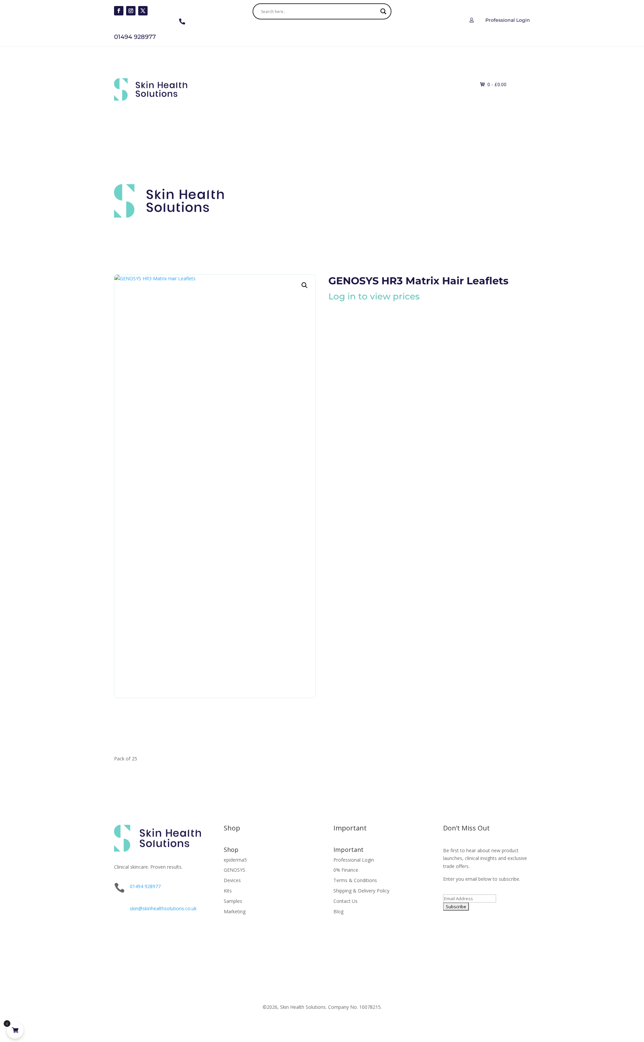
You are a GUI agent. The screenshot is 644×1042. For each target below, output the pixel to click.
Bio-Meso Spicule (297, 83)
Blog (338, 911)
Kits (359, 83)
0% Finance (345, 870)
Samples (233, 901)
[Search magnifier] (383, 11)
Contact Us (345, 901)
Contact (411, 83)
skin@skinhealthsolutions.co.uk (163, 908)
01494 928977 (145, 886)
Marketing (235, 911)
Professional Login (353, 860)
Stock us (386, 83)
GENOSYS (234, 870)
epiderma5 (235, 860)
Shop (258, 83)
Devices (332, 83)
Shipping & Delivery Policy (361, 890)
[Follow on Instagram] (131, 10)
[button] (305, 285)
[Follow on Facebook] (118, 10)
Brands (231, 83)
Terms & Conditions (355, 880)
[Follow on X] (143, 10)
